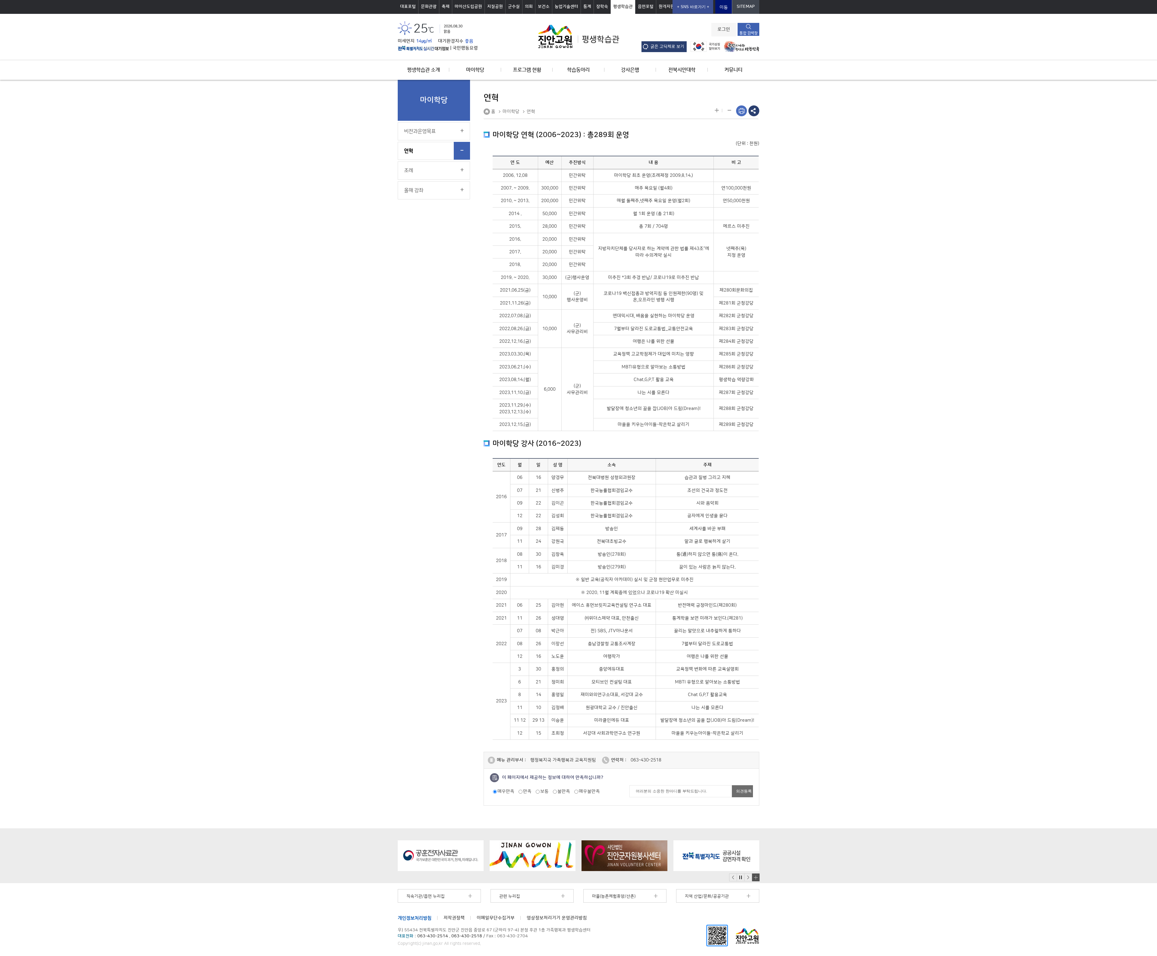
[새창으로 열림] (441, 855)
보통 (544, 791)
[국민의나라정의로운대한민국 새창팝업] (740, 46)
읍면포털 (646, 6)
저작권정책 (454, 917)
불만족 (563, 791)
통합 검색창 (748, 33)
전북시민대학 (681, 70)
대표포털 (408, 6)
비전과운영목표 (420, 131)
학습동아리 (578, 70)
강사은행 (630, 70)
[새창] (717, 935)
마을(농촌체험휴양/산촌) (613, 896)
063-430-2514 (432, 936)
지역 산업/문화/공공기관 (707, 896)
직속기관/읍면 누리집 (425, 896)
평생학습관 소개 (423, 70)
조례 (408, 170)
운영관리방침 (557, 917)
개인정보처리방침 (414, 917)
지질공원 (495, 6)
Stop (740, 877)
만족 (527, 791)
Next (748, 877)
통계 (587, 6)
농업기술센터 (566, 6)
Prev (733, 877)
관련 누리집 (509, 896)
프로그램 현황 (527, 70)
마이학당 (475, 70)
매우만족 (505, 791)
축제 (446, 6)
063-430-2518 (646, 760)
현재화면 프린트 (741, 110)
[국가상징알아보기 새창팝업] (704, 46)
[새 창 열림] (423, 48)
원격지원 (666, 6)
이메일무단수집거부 (496, 917)
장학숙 (602, 6)
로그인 (723, 29)
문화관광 (429, 6)
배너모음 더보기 (756, 877)
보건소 (544, 6)
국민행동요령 (465, 48)
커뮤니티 (733, 70)
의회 (529, 6)
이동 (724, 7)
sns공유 (753, 110)
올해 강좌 (413, 190)
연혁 (408, 151)
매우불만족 (589, 791)
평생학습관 (623, 6)
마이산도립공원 (468, 6)
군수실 (514, 6)
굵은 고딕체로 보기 (667, 46)
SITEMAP (746, 6)
